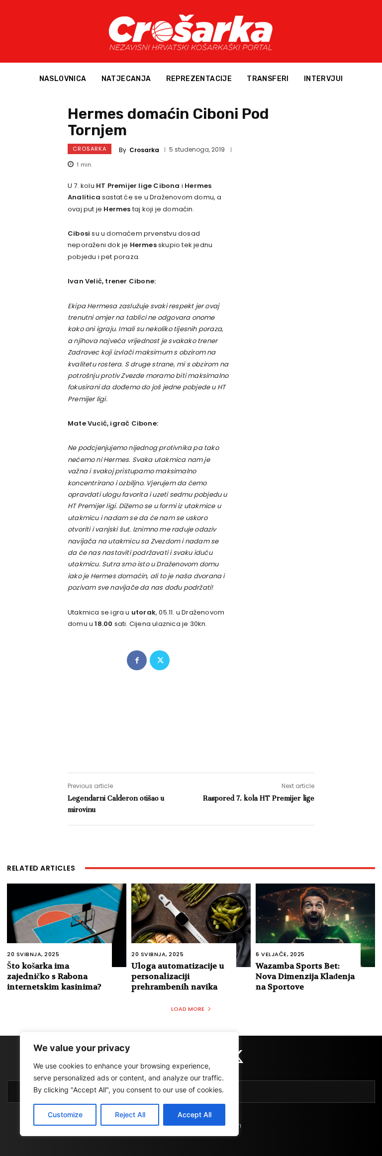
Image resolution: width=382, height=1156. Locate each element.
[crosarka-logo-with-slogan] (191, 31)
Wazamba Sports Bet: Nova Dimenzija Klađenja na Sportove (305, 976)
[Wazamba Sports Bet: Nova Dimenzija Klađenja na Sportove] (315, 925)
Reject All (130, 1114)
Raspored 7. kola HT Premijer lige (258, 798)
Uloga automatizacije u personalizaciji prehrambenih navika (177, 976)
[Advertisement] (191, 711)
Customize (65, 1114)
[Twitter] (160, 660)
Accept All (194, 1114)
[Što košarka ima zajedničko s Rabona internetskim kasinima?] (66, 925)
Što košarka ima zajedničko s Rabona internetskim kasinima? (54, 976)
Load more (187, 1009)
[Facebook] (137, 660)
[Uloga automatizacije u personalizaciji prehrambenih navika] (191, 925)
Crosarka (89, 149)
